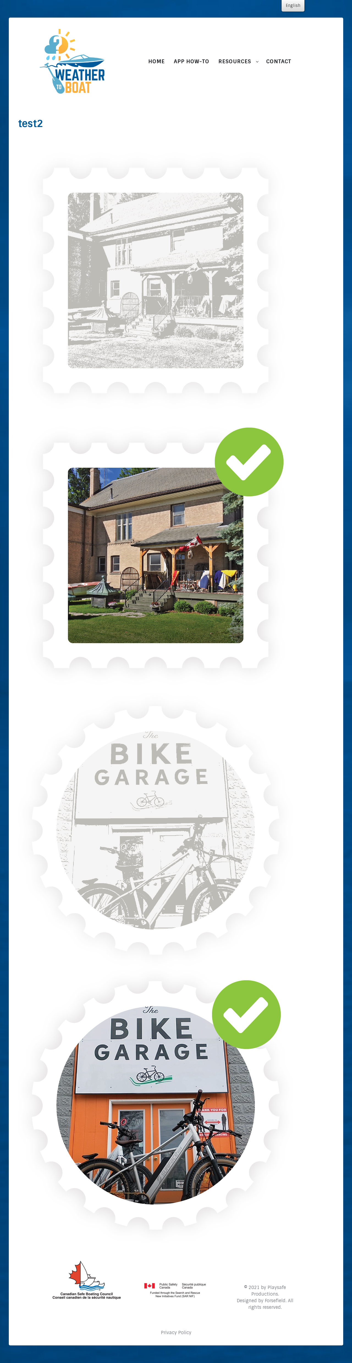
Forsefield (275, 1301)
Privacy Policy (176, 1333)
